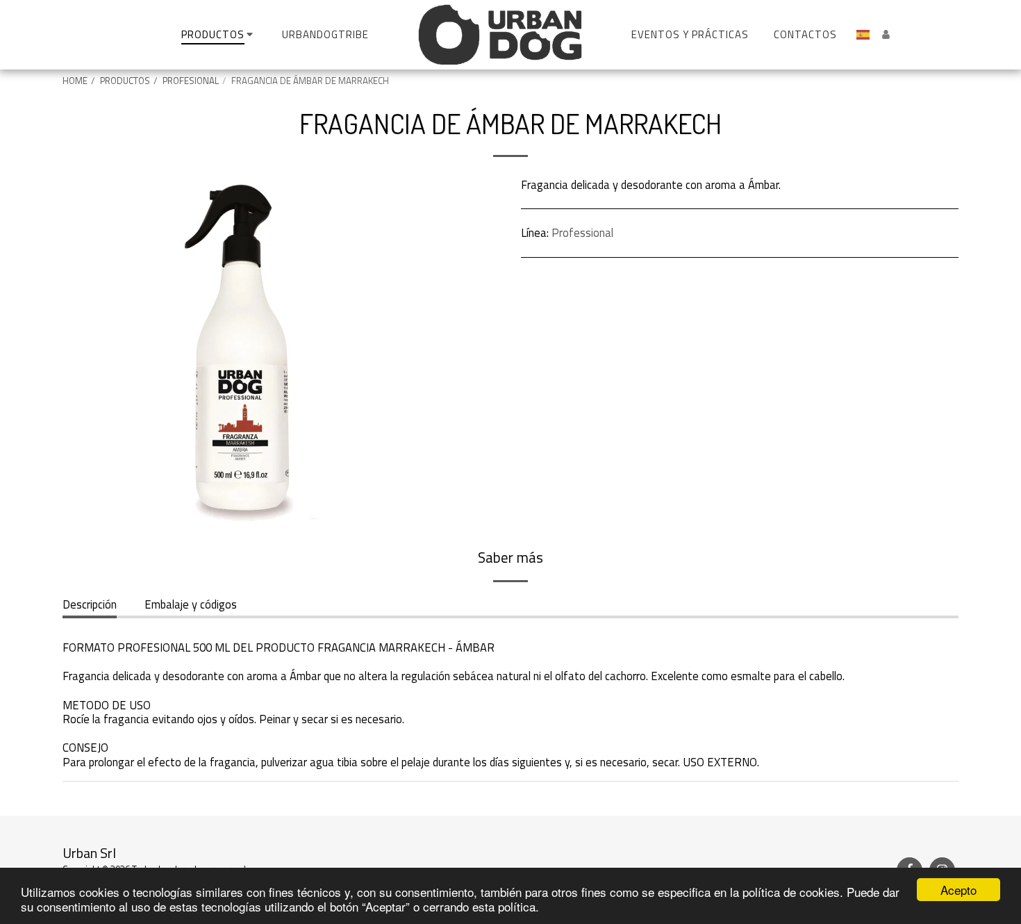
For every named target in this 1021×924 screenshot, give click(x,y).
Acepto (958, 889)
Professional (582, 232)
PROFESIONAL (191, 81)
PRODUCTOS (125, 81)
